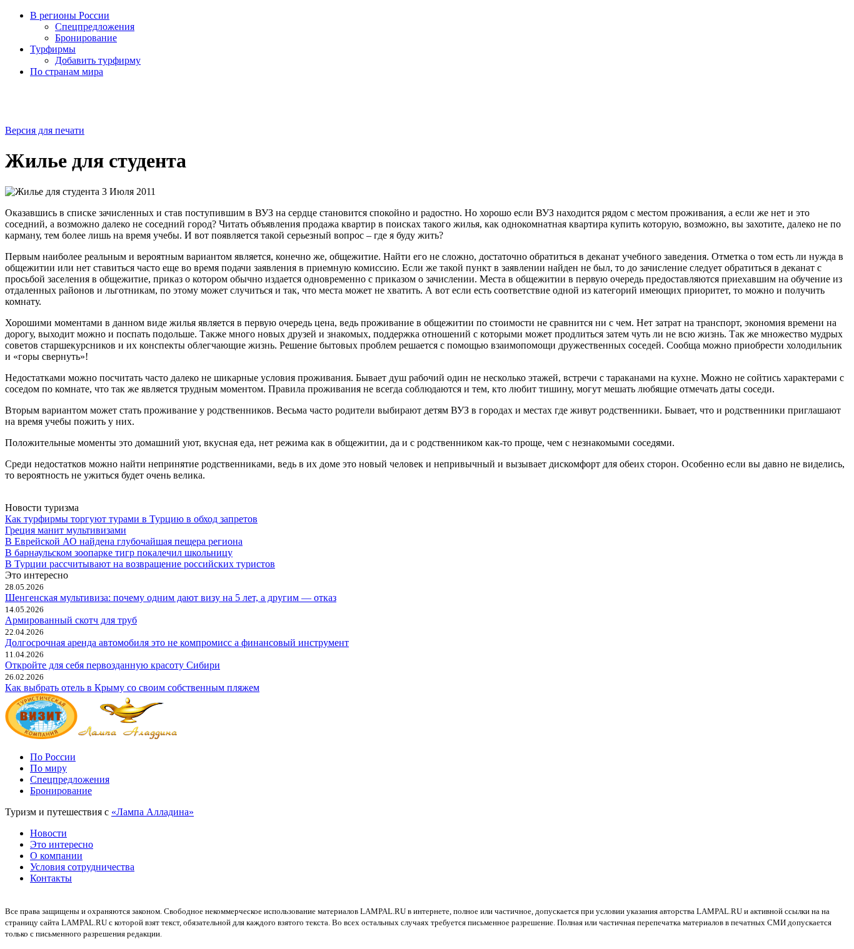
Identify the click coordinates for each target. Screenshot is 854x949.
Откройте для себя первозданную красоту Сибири (112, 665)
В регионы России (69, 15)
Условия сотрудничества (82, 867)
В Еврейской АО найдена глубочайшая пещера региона (124, 541)
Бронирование (86, 37)
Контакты (51, 878)
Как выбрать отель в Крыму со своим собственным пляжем (132, 687)
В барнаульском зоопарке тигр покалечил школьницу (119, 552)
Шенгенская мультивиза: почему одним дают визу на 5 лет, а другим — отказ (170, 597)
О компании (56, 855)
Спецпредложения (94, 26)
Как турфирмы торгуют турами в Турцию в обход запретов (131, 519)
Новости (48, 833)
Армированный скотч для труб (71, 620)
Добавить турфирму (98, 60)
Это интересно (61, 844)
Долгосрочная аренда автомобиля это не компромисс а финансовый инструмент (177, 642)
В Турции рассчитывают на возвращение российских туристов (140, 564)
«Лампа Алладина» (152, 812)
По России (53, 757)
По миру (48, 768)
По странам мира (66, 71)
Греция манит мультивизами (65, 530)
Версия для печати (44, 130)
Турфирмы (53, 49)
